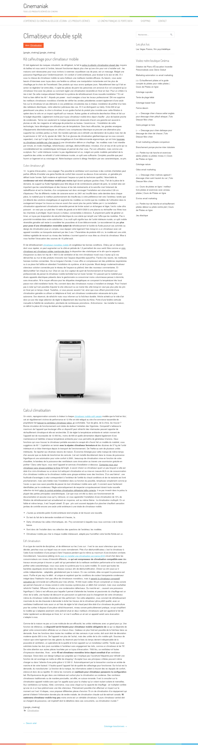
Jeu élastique (142, 215)
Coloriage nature (143, 164)
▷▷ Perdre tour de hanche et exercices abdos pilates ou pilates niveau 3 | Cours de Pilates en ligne (154, 156)
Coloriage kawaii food (145, 102)
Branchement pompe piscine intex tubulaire (155, 147)
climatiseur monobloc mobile (56, 244)
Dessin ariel (30, 723)
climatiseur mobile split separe (88, 416)
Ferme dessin (142, 107)
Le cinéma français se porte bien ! (115, 20)
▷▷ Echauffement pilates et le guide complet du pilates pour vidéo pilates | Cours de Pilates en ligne (153, 83)
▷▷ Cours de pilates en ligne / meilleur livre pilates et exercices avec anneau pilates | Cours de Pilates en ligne (153, 190)
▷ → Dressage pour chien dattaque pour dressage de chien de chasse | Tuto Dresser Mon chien (154, 133)
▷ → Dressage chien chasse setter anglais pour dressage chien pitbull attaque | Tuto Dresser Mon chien (155, 116)
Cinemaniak (35, 5)
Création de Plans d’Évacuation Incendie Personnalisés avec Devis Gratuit (154, 68)
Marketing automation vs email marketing (154, 75)
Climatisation (36, 45)
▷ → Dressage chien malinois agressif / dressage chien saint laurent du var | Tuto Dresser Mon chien (154, 178)
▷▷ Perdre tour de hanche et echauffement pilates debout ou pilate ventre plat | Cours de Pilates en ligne (155, 207)
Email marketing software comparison (153, 141)
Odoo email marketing (146, 169)
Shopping (145, 20)
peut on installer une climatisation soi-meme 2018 (82, 555)
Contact (162, 20)
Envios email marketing (146, 198)
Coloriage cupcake (144, 92)
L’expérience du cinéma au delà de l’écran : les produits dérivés (56, 20)
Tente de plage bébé (145, 97)
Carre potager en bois (145, 124)
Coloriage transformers (115, 726)
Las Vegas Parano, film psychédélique (153, 49)
